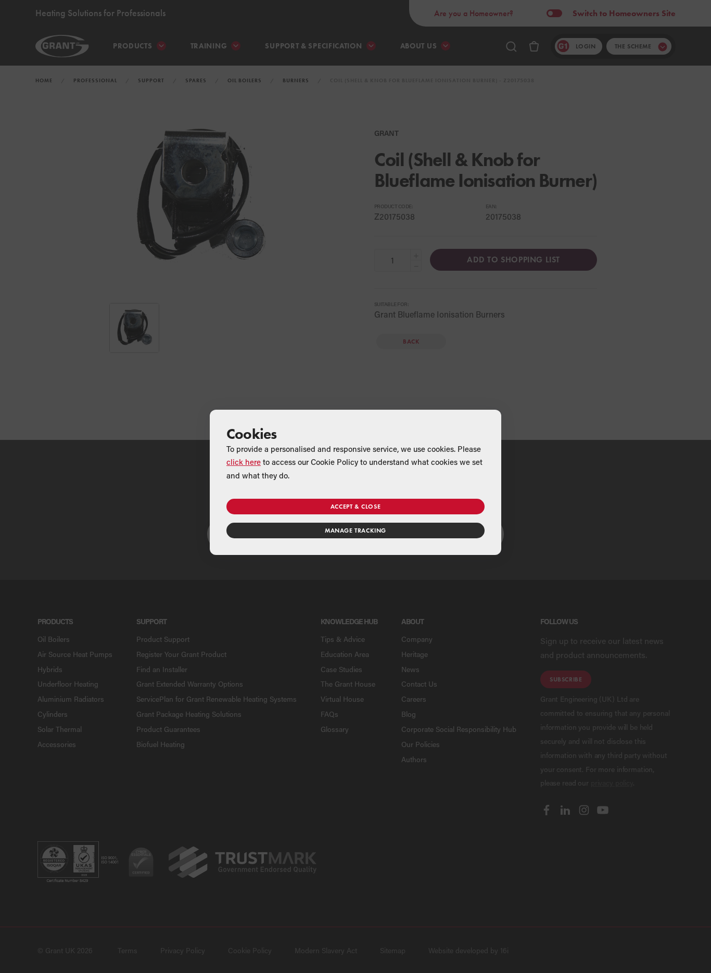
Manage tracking (355, 530)
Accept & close (355, 506)
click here (243, 462)
